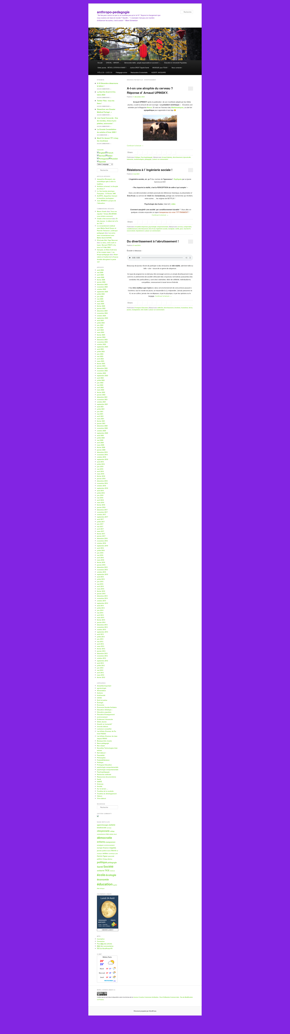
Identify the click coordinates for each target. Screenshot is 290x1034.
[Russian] (113, 158)
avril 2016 (100, 557)
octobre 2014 (101, 601)
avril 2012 (100, 672)
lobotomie (130, 159)
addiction (160, 308)
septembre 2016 (102, 546)
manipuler (171, 229)
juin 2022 (100, 383)
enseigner (100, 845)
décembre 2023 (102, 339)
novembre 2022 (102, 371)
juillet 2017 (101, 522)
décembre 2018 (102, 481)
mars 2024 (100, 332)
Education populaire (104, 712)
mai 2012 (100, 670)
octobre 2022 (101, 373)
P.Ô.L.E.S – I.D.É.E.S (105, 72)
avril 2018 (100, 500)
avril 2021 (100, 416)
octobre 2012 (101, 658)
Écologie (100, 702)
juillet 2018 (101, 493)
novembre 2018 (102, 483)
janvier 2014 (101, 622)
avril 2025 (100, 301)
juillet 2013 (101, 637)
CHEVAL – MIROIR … (113, 63)
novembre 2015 (102, 569)
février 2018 (101, 505)
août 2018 (100, 490)
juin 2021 (100, 411)
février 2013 (101, 649)
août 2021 (100, 407)
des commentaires (105, 946)
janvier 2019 (101, 478)
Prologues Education (141, 308)
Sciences (100, 784)
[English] (101, 152)
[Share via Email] (174, 152)
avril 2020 (100, 442)
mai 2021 (100, 414)
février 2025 (101, 306)
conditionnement (132, 229)
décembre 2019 (102, 452)
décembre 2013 (102, 625)
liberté (113, 850)
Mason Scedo (101, 211)
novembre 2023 (102, 342)
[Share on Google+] (155, 152)
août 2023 (100, 349)
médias (105, 853)
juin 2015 (100, 581)
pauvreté (111, 856)
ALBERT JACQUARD (158, 72)
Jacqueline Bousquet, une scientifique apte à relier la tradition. (106, 181)
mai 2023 (100, 356)
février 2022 (101, 392)
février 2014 (101, 620)
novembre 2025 (102, 287)
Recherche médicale (104, 774)
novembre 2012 (102, 656)
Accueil (100, 63)
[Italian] (109, 155)
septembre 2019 (102, 459)
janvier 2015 (101, 593)
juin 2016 (100, 553)
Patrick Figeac (102, 856)
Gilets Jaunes (101, 722)
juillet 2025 (101, 294)
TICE (107, 870)
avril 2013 (100, 644)
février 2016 (101, 562)
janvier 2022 (101, 395)
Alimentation (101, 690)
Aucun (104, 89)
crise (107, 834)
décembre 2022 (102, 368)
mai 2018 (100, 498)
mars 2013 (100, 646)
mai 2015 (100, 584)
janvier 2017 (101, 536)
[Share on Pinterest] (145, 152)
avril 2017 (100, 529)
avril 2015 (100, 586)
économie (103, 879)
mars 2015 (100, 589)
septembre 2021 (102, 404)
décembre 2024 (102, 311)
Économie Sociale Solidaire (107, 707)
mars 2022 (100, 390)
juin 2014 (100, 610)
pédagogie (148, 159)
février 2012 (101, 677)
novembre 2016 (102, 541)
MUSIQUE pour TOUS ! (160, 67)
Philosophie (101, 758)
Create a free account (104, 218)
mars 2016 (100, 560)
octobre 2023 (101, 344)
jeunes (129, 310)
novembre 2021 (102, 399)
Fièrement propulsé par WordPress (145, 1011)
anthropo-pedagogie (113, 11)
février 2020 (101, 447)
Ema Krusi (152, 229)
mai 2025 (100, 299)
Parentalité (100, 755)
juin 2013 (100, 639)
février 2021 (101, 421)
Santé (99, 779)
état (98, 888)
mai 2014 (100, 613)
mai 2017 (100, 526)
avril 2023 (100, 359)
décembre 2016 (102, 538)
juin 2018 (100, 495)
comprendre (187, 227)
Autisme (100, 693)
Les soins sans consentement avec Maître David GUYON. (106, 235)
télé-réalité (144, 310)
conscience (101, 834)
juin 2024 (100, 325)
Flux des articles (104, 944)
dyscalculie (187, 157)
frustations (184, 308)
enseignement (110, 842)
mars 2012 (100, 675)
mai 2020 (100, 440)
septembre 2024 (102, 318)
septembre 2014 (102, 603)
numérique (111, 853)
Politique (137, 157)
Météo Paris (107, 957)
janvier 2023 (101, 366)
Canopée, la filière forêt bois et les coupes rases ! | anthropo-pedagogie (107, 252)
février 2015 (101, 591)
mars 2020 (100, 445)
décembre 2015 (102, 567)
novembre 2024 (102, 313)
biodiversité (101, 695)
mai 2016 (100, 555)
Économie (100, 705)
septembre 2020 (102, 433)
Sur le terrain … (102, 789)
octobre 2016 (101, 543)
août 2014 (100, 605)
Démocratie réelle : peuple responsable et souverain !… (142, 63)
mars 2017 (100, 531)
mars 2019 (100, 474)
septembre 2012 (102, 661)
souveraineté (131, 231)
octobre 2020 (101, 431)
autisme (112, 825)
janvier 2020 (101, 450)
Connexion (101, 941)
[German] (101, 155)
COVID (99, 698)
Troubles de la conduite (105, 791)
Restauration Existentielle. (139, 72)
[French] (109, 152)
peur (181, 229)
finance (106, 848)
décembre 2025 (102, 284)
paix (116, 853)
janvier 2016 (101, 565)
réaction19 (187, 229)
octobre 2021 (101, 402)
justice (104, 850)
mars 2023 (100, 361)
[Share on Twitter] (141, 152)
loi (117, 850)
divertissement (178, 157)
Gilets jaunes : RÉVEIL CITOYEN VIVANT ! (112, 67)
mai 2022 (100, 385)
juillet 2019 (101, 464)
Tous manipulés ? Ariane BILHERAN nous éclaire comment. (107, 213)
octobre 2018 (101, 486)
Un (103, 135)
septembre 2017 (102, 517)
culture (111, 834)
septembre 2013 (102, 632)
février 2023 (101, 363)
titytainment (140, 231)
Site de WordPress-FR (104, 948)
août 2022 (100, 378)
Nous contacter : (177, 67)
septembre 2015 (102, 574)
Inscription (101, 939)
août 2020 (100, 435)
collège (112, 831)
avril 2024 (100, 330)
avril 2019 (100, 471)
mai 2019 (100, 469)
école (101, 874)
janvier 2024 (101, 337)
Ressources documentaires (106, 777)
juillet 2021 (101, 409)
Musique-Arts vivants (104, 741)
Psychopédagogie (146, 157)
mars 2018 (100, 502)
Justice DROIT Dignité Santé (139, 67)
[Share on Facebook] (136, 152)
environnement (102, 717)
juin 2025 (100, 296)
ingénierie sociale (162, 229)
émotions (177, 308)
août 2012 (100, 663)
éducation (105, 884)
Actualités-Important (141, 227)
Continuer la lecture (135, 145)
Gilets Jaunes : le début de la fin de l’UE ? (107, 220)
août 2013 (100, 634)
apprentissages (103, 825)
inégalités (112, 848)
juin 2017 (100, 524)
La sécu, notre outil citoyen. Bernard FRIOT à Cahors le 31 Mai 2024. (106, 244)
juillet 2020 (101, 438)
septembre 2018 (102, 488)
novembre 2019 (102, 454)
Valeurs (99, 796)
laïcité (109, 850)
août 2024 (100, 320)
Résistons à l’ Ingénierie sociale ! (149, 170)
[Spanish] (101, 161)
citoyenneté (103, 830)
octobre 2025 (101, 289)
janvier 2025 (101, 308)
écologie (111, 875)
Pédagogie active (121, 72)
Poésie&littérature (103, 760)
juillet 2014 (101, 608)
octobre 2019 (101, 457)
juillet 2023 (101, 351)
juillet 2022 (101, 380)
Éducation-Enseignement (106, 714)
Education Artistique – (105, 710)
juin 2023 (100, 354)
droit (115, 834)
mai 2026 (100, 272)
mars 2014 (100, 617)
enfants (101, 841)
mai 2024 (100, 327)
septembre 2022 (102, 375)
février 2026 (101, 280)
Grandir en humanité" (104, 724)
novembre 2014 (102, 598)
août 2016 (100, 548)
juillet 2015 (101, 579)
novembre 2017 (102, 512)
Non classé (101, 746)
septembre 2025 (102, 291)
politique (102, 862)
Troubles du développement (107, 794)
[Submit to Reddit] (164, 152)
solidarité (100, 870)
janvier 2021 (101, 423)
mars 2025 (100, 304)
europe (100, 848)
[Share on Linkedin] (150, 152)
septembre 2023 (102, 347)
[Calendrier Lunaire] (107, 931)
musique (99, 853)
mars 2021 (100, 419)
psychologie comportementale (158, 227)
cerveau (180, 227)
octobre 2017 (101, 514)
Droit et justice (102, 700)
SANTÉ (99, 781)
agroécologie (101, 688)
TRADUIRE (100, 150)
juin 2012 (100, 668)
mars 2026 (100, 277)
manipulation (136, 310)
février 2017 (101, 534)
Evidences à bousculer (105, 719)
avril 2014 (100, 615)
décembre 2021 (102, 397)
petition (99, 859)
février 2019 (101, 476)
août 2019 (100, 462)
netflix (177, 229)
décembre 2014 (102, 596)
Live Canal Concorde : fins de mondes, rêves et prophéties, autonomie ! (107, 121)
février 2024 (101, 335)
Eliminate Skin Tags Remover (107, 240)
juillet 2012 (101, 665)
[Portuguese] (103, 158)
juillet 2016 (101, 550)
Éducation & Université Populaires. (175, 63)
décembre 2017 (102, 510)
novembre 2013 (102, 627)
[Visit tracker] (98, 816)
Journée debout (102, 726)
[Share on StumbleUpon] (169, 152)
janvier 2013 (101, 651)
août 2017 (100, 519)
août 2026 (100, 270)
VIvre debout (101, 798)
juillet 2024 (101, 323)
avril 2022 (100, 387)
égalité (115, 885)
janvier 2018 (101, 507)
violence (112, 871)
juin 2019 (100, 466)
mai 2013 (100, 641)
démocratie (104, 838)
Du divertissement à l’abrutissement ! (153, 241)
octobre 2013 (101, 629)
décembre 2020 (102, 426)
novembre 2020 (102, 428)
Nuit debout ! (101, 753)
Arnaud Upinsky (167, 157)
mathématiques (139, 159)
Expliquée (177, 179)
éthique (102, 888)
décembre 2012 (102, 653)
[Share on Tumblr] (160, 152)
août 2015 (100, 577)
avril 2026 (100, 275)
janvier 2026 (101, 282)
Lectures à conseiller (104, 729)
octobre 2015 (101, 572)
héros (190, 308)
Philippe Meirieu (107, 859)
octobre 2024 (101, 316)
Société (99, 786)
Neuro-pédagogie (103, 743)
